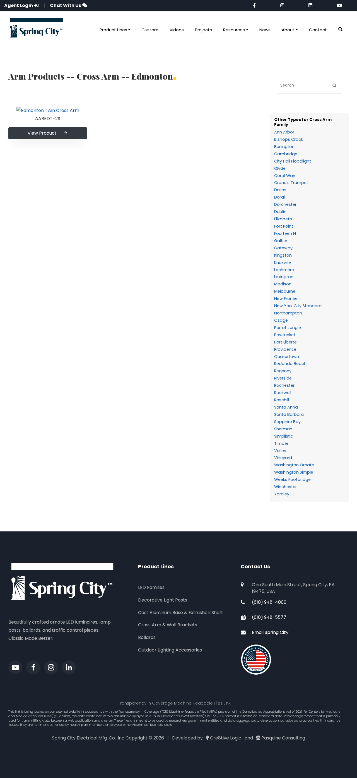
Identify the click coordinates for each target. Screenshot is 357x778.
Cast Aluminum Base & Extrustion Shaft (180, 612)
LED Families (151, 587)
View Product (42, 133)
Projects (203, 30)
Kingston (283, 255)
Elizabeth (283, 219)
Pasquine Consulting (283, 738)
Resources (234, 30)
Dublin (280, 211)
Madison (282, 284)
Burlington (284, 146)
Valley (280, 451)
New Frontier (286, 298)
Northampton (288, 313)
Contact (318, 30)
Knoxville (282, 262)
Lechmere (284, 270)
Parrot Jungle (287, 327)
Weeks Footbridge (292, 479)
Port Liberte (285, 342)
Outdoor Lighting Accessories (170, 650)
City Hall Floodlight (292, 161)
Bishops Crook (288, 139)
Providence (285, 349)
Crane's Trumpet (291, 182)
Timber (281, 443)
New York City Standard (298, 306)
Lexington (283, 277)
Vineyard (283, 457)
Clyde (280, 168)
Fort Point (283, 226)
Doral (279, 197)
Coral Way (284, 175)
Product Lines (113, 30)
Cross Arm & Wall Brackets (167, 625)
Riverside (283, 378)
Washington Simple (293, 472)
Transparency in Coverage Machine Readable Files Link (174, 703)
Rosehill (281, 400)
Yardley (281, 494)
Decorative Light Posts (162, 600)
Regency (282, 371)
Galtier (280, 241)
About (288, 30)
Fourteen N (285, 233)
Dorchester (285, 204)
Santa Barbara (289, 414)
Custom (149, 30)
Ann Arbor (284, 132)
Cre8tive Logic (225, 738)
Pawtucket (284, 335)
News (265, 30)
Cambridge (285, 154)
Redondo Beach (290, 363)
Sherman (283, 429)
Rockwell (282, 392)
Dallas (280, 190)
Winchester (285, 487)
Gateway (283, 248)
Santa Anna (286, 407)
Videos (177, 30)
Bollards (147, 637)
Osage (281, 320)
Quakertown (286, 356)
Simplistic (283, 436)
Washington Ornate (294, 465)
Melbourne (284, 291)
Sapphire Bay (287, 421)
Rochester (284, 385)
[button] (340, 29)
